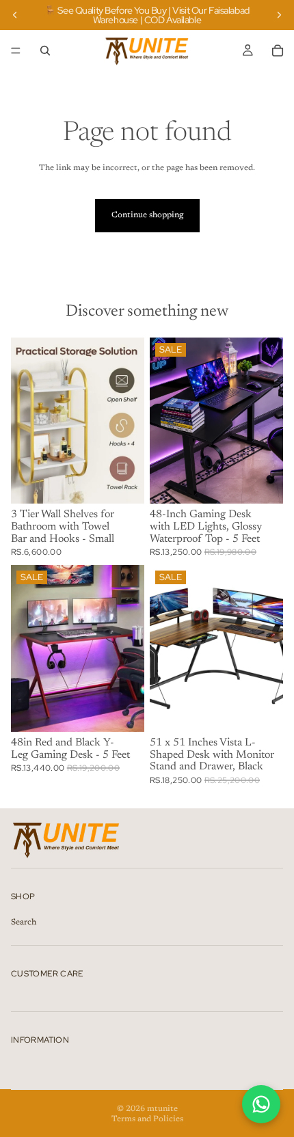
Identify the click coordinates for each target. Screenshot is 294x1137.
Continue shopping (147, 215)
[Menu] (15, 50)
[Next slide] (279, 15)
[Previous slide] (15, 15)
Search (23, 922)
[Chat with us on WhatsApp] (261, 1104)
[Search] (45, 51)
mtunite (162, 1109)
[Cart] (278, 51)
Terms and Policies (147, 1119)
